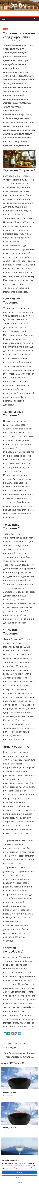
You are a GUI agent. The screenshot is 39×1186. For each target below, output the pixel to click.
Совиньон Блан (16, 863)
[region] (19, 1171)
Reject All (19, 1182)
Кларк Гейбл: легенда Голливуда (16, 1045)
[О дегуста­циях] (19, 1069)
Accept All (19, 1172)
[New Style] (19, 1)
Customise (19, 1177)
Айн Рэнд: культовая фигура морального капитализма (19, 1054)
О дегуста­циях (9, 1092)
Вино (5, 29)
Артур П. (18, 41)
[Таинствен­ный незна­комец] (19, 1139)
